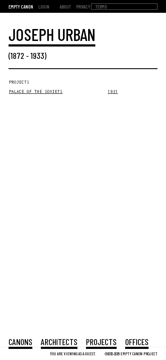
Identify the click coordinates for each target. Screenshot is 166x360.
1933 (37, 55)
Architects (59, 342)
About (65, 6)
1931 (113, 91)
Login (43, 6)
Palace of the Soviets (36, 91)
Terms (101, 6)
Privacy (83, 6)
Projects (101, 342)
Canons (20, 342)
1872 (17, 55)
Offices (137, 342)
